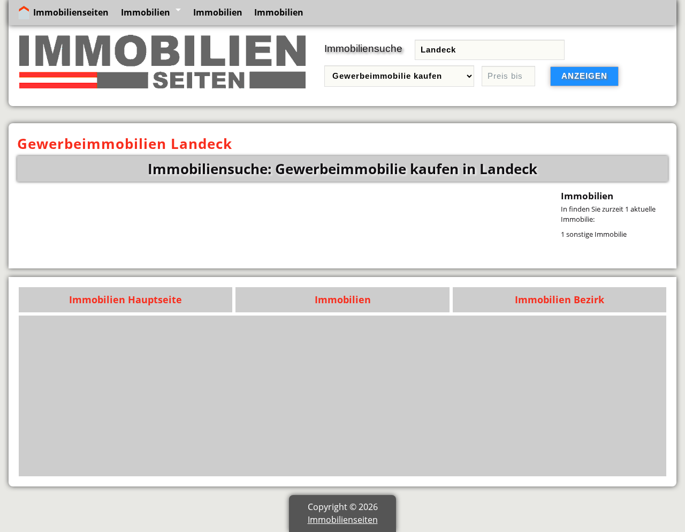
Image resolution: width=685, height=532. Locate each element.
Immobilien (145, 12)
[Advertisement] (343, 396)
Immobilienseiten (71, 12)
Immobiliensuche (363, 48)
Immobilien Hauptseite (125, 299)
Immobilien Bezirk (559, 299)
